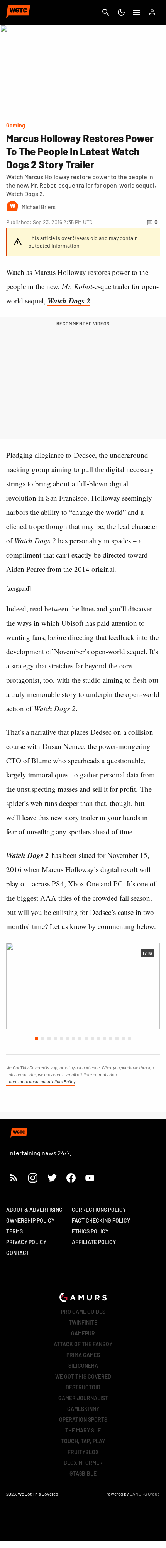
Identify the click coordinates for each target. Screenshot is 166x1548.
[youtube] (90, 1178)
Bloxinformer (83, 1462)
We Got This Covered (83, 1376)
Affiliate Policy (94, 1242)
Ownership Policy (30, 1220)
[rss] (14, 1178)
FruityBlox (83, 1452)
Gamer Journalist (83, 1398)
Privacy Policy (26, 1242)
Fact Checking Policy (101, 1220)
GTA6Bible (83, 1473)
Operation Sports (83, 1419)
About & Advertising (34, 1209)
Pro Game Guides (83, 1311)
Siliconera (83, 1365)
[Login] (152, 12)
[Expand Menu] (136, 12)
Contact (17, 1253)
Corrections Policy (99, 1209)
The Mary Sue (83, 1430)
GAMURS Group (145, 1493)
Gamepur (83, 1333)
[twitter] (52, 1178)
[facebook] (71, 1178)
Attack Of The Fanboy (83, 1344)
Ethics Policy (90, 1231)
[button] (36, 1038)
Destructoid (83, 1387)
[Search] (105, 12)
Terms (14, 1231)
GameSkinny (83, 1409)
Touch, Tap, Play (83, 1441)
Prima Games (83, 1355)
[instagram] (33, 1178)
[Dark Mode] (121, 12)
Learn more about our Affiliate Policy (40, 1081)
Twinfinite (83, 1322)
